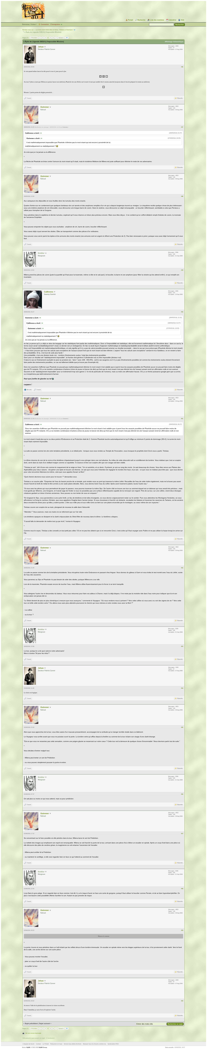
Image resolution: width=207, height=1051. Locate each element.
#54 (182, 688)
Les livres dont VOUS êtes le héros (47, 30)
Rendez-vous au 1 (28, 30)
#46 (182, 67)
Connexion (45, 24)
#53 (182, 646)
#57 (182, 833)
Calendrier (172, 20)
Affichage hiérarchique (174, 42)
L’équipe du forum (28, 1044)
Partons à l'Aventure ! (66, 30)
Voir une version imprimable (33, 1033)
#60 (182, 1001)
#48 (182, 196)
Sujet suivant (44, 1023)
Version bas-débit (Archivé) (72, 1044)
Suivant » (61, 37)
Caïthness (48, 292)
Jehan (41, 47)
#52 (182, 567)
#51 (182, 418)
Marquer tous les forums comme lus (94, 1044)
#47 (182, 127)
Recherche (141, 20)
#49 (182, 270)
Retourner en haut (56, 1044)
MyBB (28, 1047)
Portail (130, 20)
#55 (182, 727)
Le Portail (46, 1044)
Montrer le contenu (103, 936)
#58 (182, 888)
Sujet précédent (31, 1023)
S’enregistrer (55, 24)
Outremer (44, 107)
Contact (38, 1044)
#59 (182, 930)
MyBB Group (43, 1047)
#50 (182, 312)
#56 (182, 794)
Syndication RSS (113, 1044)
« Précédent (33, 37)
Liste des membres (157, 20)
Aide (182, 20)
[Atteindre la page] (67, 38)
